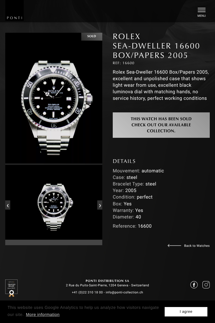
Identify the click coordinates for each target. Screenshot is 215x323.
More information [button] (43, 315)
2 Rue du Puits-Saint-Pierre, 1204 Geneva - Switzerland (107, 285)
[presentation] (7, 205)
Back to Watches (197, 246)
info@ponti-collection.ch (124, 292)
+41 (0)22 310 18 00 (87, 292)
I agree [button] (186, 312)
